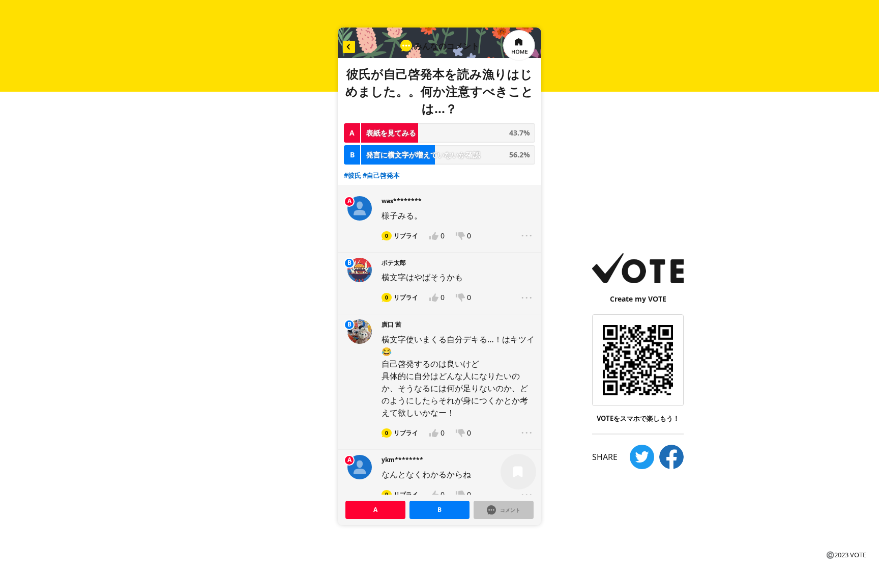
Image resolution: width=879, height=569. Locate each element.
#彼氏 (352, 175)
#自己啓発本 (381, 175)
